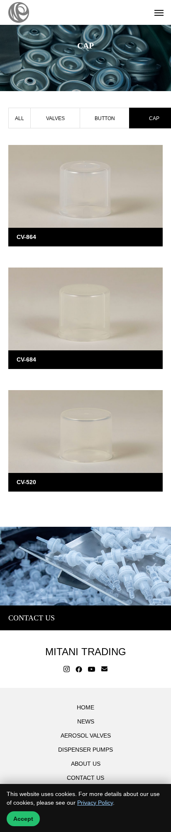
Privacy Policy (95, 802)
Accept (23, 818)
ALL (19, 118)
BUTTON (105, 118)
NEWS (85, 721)
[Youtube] (91, 669)
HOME (85, 707)
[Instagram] (67, 669)
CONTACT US (85, 778)
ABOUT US (85, 764)
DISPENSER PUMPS (85, 749)
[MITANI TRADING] (18, 12)
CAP (22, 256)
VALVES (55, 118)
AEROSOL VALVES (86, 735)
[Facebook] (79, 669)
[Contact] (104, 669)
